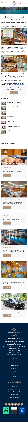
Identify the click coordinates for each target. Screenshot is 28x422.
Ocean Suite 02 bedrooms (14, 126)
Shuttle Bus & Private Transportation (13, 312)
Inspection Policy (14, 394)
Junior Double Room (12, 116)
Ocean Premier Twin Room (14, 102)
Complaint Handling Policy (14, 391)
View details (7, 207)
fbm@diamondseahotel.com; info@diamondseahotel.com (14, 88)
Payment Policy (14, 386)
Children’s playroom (8, 280)
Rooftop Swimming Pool (9, 247)
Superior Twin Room (12, 121)
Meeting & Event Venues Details (12, 199)
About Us (14, 363)
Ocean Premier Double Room (15, 107)
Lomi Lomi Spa (7, 167)
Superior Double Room (13, 112)
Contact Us (14, 373)
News (14, 376)
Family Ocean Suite (12, 131)
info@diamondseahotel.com (15, 354)
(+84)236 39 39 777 (16, 350)
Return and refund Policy (14, 397)
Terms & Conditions (14, 365)
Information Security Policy (14, 389)
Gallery (14, 371)
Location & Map (14, 368)
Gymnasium (6, 215)
